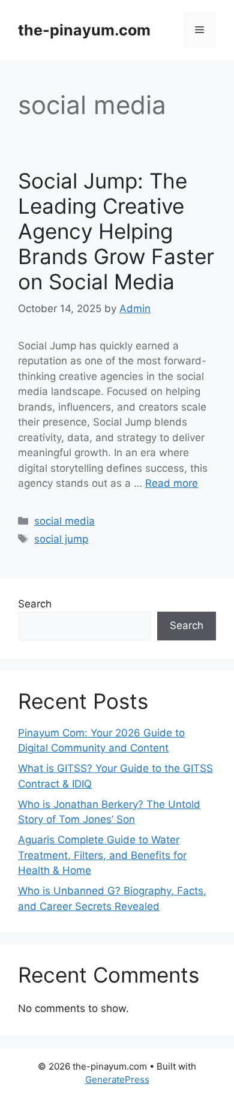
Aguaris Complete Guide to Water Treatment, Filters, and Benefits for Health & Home (102, 855)
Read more (171, 483)
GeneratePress (117, 1079)
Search (35, 604)
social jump (61, 539)
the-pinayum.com (84, 30)
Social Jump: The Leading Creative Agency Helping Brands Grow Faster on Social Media (116, 231)
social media (64, 521)
